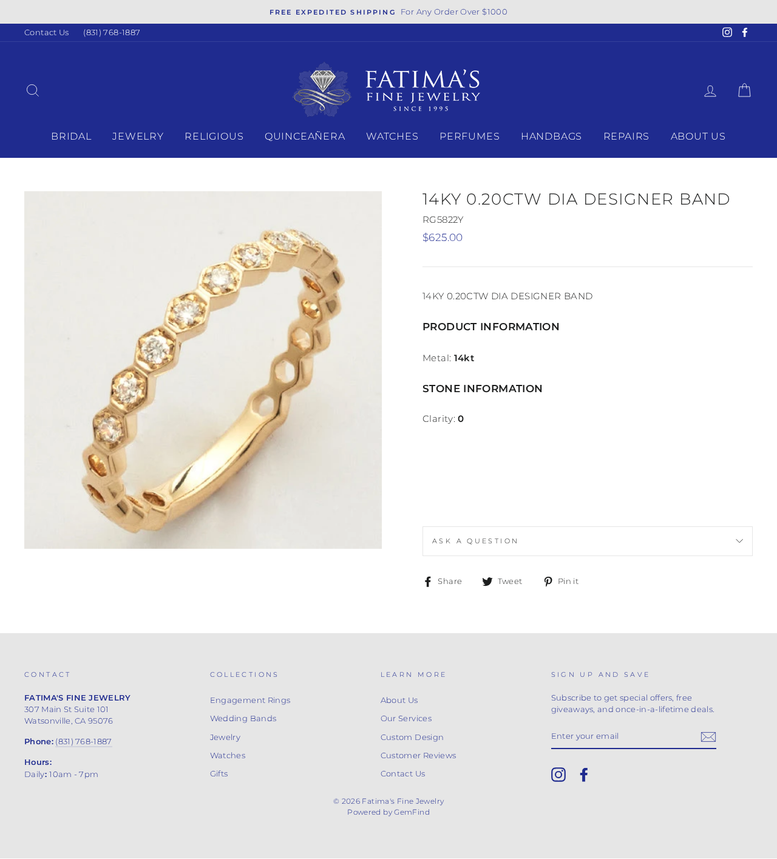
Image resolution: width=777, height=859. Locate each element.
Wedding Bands (243, 718)
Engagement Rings (250, 700)
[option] (388, 12)
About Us (698, 136)
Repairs (626, 136)
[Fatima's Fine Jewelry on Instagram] (558, 774)
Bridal (71, 136)
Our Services (406, 718)
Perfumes (469, 136)
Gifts (219, 773)
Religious (214, 136)
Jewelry (138, 136)
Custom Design (412, 737)
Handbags (551, 136)
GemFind (412, 812)
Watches (392, 136)
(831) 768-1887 (111, 32)
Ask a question (475, 541)
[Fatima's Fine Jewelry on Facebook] (584, 774)
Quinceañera (305, 136)
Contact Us (46, 32)
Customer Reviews (418, 755)
